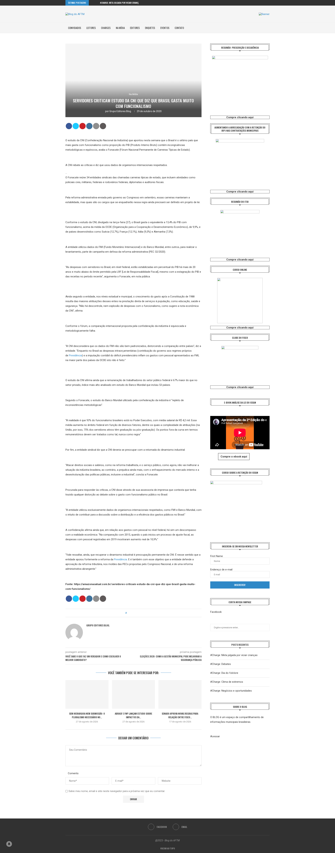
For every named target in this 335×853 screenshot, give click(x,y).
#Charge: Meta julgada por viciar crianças (120, 2)
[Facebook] (265, 3)
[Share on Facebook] (69, 126)
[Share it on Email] (96, 126)
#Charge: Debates (220, 664)
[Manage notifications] (9, 844)
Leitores (91, 28)
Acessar (215, 736)
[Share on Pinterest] (82, 126)
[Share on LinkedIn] (89, 126)
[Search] (268, 28)
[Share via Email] (139, 613)
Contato (179, 28)
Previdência (75, 355)
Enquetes (150, 28)
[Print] (103, 126)
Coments (73, 773)
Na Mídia (120, 28)
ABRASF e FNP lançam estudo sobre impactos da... (133, 715)
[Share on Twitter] (76, 126)
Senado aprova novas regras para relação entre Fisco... (180, 715)
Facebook (216, 611)
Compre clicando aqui (240, 117)
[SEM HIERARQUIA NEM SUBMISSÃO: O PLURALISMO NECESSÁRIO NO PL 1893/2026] (87, 694)
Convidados (74, 28)
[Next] (97, 3)
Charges (106, 28)
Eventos (164, 28)
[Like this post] (128, 613)
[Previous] (92, 3)
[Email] (269, 3)
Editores (135, 28)
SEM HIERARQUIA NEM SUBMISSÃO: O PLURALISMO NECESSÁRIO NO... (87, 715)
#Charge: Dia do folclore (224, 672)
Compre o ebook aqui (234, 456)
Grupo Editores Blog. (120, 111)
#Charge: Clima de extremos (226, 681)
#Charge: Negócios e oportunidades (231, 690)
